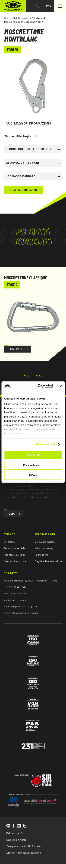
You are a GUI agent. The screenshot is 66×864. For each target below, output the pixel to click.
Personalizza (31, 465)
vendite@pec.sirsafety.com (21, 612)
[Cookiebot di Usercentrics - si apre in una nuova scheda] (39, 386)
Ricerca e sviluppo (15, 554)
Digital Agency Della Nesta (23, 853)
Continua (15, 349)
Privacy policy (15, 833)
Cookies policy (16, 840)
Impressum (41, 554)
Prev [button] (27, 375)
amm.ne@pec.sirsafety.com (20, 606)
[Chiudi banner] (60, 386)
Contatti (11, 573)
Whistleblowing (44, 548)
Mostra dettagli (45, 444)
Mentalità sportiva (15, 561)
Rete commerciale (14, 548)
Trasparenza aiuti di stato (23, 846)
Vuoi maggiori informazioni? (29, 123)
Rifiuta (33, 475)
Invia (11, 514)
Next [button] (39, 375)
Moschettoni (33, 21)
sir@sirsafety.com (15, 600)
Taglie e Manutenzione (48, 561)
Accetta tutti (33, 454)
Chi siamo (9, 541)
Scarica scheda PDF (23, 190)
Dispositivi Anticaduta (17, 18)
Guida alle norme (45, 541)
